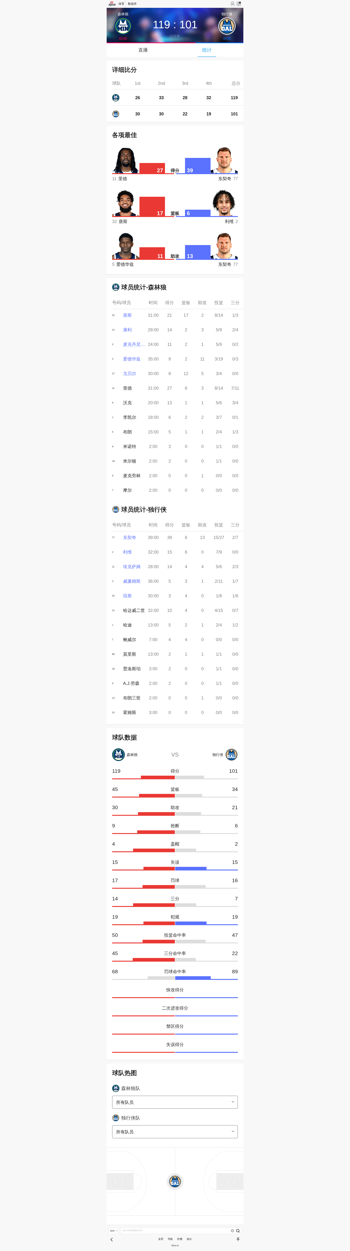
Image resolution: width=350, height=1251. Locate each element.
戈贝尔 (129, 373)
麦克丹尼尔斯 (134, 344)
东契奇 (129, 537)
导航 (170, 1239)
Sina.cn (175, 1245)
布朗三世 (132, 697)
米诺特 (129, 446)
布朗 (127, 431)
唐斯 (127, 315)
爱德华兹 (132, 358)
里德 (127, 388)
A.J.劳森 (131, 683)
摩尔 (127, 490)
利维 (127, 552)
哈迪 (127, 624)
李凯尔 (129, 417)
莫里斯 (129, 654)
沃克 (127, 402)
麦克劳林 (132, 475)
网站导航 (239, 5)
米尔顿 (129, 461)
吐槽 (179, 1239)
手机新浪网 (112, 5)
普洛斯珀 (132, 668)
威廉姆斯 (132, 581)
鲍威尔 (129, 639)
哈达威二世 (134, 610)
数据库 (132, 3)
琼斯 (127, 595)
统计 (207, 50)
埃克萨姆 (132, 566)
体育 (121, 3)
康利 (127, 329)
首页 (160, 1239)
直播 (143, 50)
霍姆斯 (129, 712)
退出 (189, 1239)
